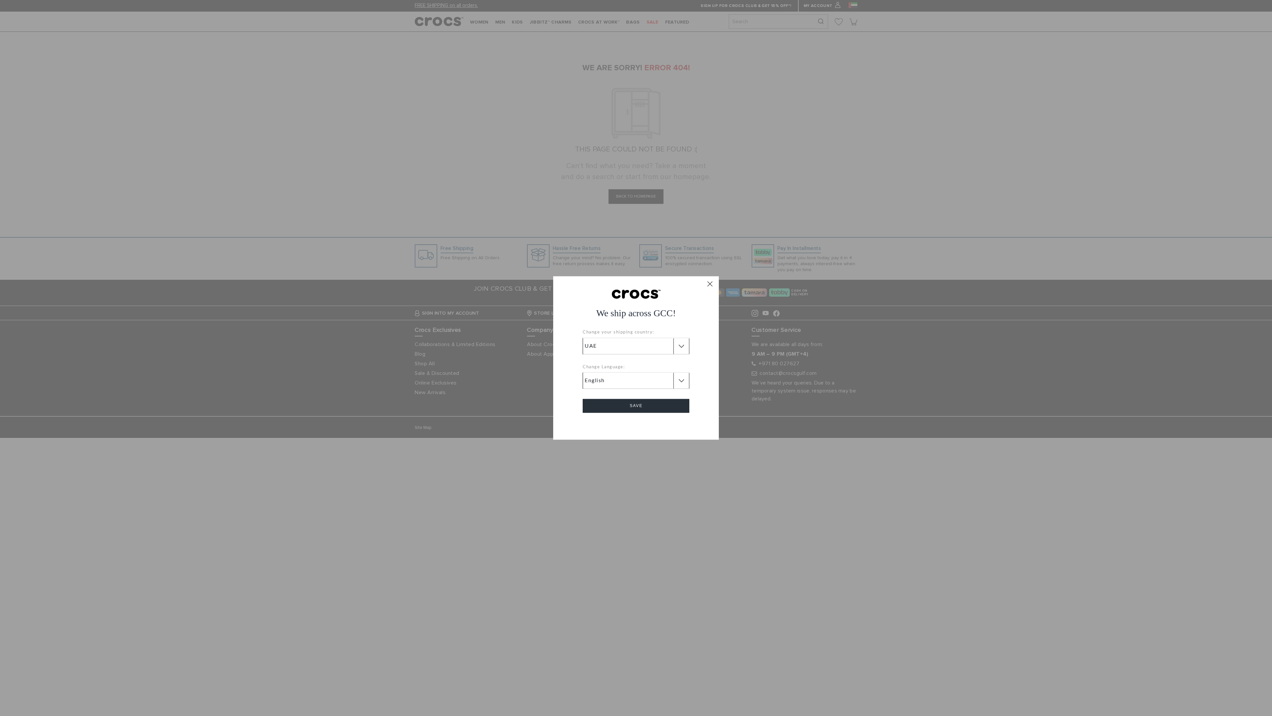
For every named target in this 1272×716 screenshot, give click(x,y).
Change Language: (604, 367)
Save (636, 406)
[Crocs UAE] (636, 293)
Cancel (636, 425)
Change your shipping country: (618, 332)
